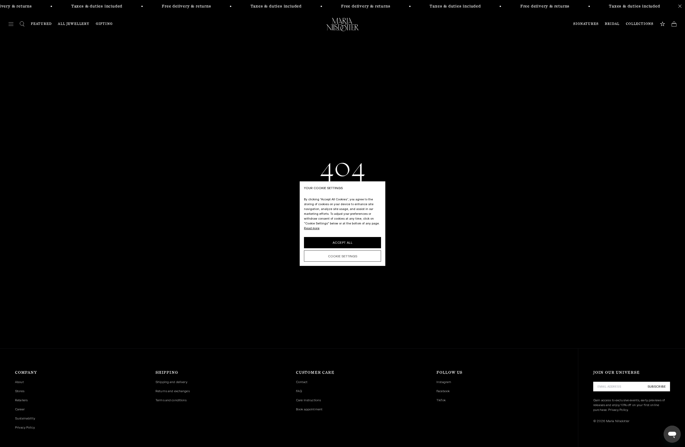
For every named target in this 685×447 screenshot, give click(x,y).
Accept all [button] (342, 242)
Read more (311, 228)
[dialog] (342, 223)
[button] (342, 256)
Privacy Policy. (618, 410)
